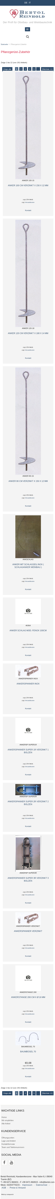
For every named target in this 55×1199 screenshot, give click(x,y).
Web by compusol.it (7, 1194)
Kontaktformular (8, 1144)
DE (25, 3)
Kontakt (28, 210)
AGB (4, 1188)
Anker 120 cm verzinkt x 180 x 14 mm (28, 333)
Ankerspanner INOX (28, 684)
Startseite (4, 44)
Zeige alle (7, 69)
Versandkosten (29, 202)
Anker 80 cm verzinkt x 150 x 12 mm (28, 481)
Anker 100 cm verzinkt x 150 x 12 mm (28, 185)
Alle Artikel (6, 1123)
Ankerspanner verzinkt (28, 931)
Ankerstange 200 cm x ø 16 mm (28, 997)
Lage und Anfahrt (9, 1141)
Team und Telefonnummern (13, 1147)
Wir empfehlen (8, 1120)
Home (4, 1117)
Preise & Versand (18, 1188)
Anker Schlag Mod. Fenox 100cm (28, 630)
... (38, 69)
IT (30, 3)
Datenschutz (41, 1185)
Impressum (27, 1185)
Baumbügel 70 (28, 1051)
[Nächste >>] (47, 69)
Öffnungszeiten (8, 1138)
